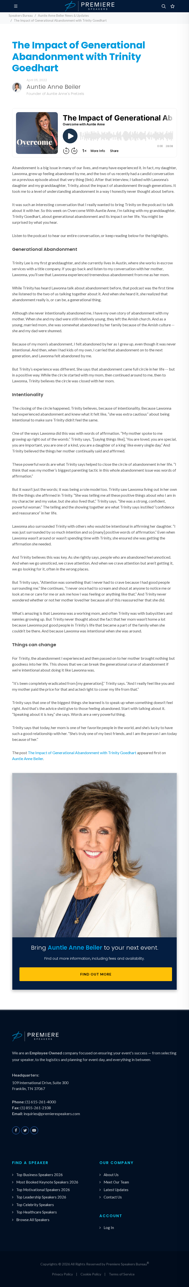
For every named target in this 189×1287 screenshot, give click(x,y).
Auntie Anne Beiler (27, 758)
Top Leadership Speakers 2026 (41, 1197)
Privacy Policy (62, 1274)
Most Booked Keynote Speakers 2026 (47, 1182)
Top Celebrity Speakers (35, 1204)
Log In (109, 1227)
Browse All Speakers (32, 1219)
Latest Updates (116, 1189)
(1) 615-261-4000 (40, 1101)
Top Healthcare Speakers (36, 1212)
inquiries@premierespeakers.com (52, 1113)
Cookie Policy (90, 1274)
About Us (111, 1174)
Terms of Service (122, 1274)
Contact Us (113, 1197)
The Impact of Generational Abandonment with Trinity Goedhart (82, 752)
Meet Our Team (116, 1182)
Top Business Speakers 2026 (39, 1174)
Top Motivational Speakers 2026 (43, 1189)
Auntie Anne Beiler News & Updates (63, 15)
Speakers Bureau (21, 15)
